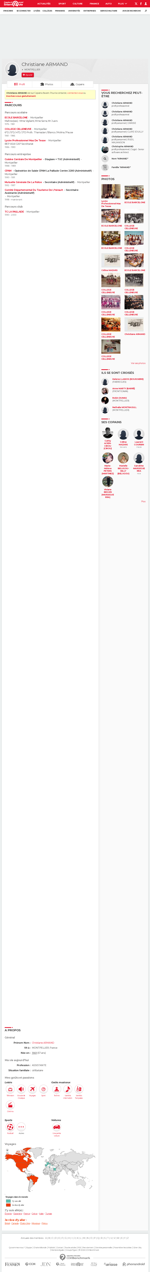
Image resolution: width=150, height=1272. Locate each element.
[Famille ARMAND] (105, 167)
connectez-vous (75, 93)
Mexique (36, 1223)
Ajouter (28, 75)
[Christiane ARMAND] (12, 69)
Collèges (47, 11)
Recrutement (88, 1248)
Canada (15, 1223)
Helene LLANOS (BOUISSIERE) (127, 379)
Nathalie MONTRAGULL (124, 407)
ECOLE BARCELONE (16, 117)
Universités (74, 11)
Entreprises (89, 11)
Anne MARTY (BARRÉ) (123, 388)
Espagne (17, 1213)
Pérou (44, 1223)
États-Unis (25, 1223)
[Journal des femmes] (12, 1264)
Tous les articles (70, 1248)
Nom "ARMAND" (120, 158)
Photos (49, 84)
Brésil (7, 1223)
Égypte (8, 1213)
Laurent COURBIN (139, 443)
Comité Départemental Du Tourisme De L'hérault (34, 190)
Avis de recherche (131, 11)
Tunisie (48, 1213)
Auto (108, 3)
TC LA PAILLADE (14, 211)
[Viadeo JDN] (93, 1264)
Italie (41, 1213)
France (27, 1213)
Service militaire (108, 11)
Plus (121, 3)
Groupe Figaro (71, 1250)
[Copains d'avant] (77, 1264)
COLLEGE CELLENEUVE (18, 129)
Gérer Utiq (137, 1248)
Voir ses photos (138, 363)
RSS (79, 1248)
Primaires (60, 11)
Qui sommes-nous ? (17, 1248)
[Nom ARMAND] (105, 158)
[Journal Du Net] (45, 1264)
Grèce (34, 1213)
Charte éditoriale (40, 1248)
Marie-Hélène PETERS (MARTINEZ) (108, 470)
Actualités (44, 3)
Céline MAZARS (109, 270)
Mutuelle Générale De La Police (23, 182)
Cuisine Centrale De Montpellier (24, 159)
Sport (62, 3)
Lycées (37, 11)
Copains (80, 84)
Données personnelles (103, 1248)
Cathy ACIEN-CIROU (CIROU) (108, 445)
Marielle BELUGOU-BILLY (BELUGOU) (123, 470)
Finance (94, 3)
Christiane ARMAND (122, 103)
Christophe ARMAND (122, 146)
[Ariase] (111, 1264)
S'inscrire (8, 11)
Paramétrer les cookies (123, 1248)
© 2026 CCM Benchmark (89, 1250)
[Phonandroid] (133, 1264)
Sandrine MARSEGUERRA (139, 468)
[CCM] (30, 1264)
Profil (22, 84)
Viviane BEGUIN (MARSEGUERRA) (108, 493)
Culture (77, 3)
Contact (60, 1248)
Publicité (51, 1248)
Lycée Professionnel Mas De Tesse (25, 140)
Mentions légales (57, 1250)
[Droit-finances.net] (61, 1264)
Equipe (29, 1248)
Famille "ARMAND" (121, 167)
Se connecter (23, 11)
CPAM (8, 170)
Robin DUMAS (119, 398)
